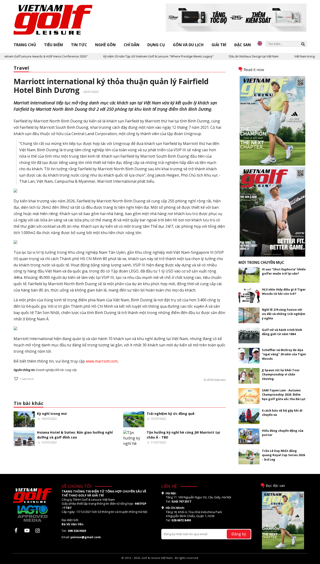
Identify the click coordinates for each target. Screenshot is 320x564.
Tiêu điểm (53, 44)
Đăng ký (238, 534)
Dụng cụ (156, 44)
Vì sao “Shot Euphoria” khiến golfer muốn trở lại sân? (284, 271)
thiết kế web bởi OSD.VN (160, 562)
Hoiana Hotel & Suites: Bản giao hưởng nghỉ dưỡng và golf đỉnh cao (75, 434)
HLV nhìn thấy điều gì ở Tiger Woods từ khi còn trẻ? (284, 291)
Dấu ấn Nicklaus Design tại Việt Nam (244, 56)
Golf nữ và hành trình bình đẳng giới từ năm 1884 (282, 332)
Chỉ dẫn (131, 44)
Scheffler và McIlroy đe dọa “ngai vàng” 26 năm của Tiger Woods (284, 354)
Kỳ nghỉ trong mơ (52, 413)
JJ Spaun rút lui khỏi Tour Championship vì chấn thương (281, 374)
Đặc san (242, 44)
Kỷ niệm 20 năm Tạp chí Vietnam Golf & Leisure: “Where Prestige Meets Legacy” (149, 56)
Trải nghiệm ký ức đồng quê (170, 413)
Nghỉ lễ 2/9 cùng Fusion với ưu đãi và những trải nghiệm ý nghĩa (283, 313)
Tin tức (79, 44)
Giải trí (219, 44)
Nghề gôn (105, 44)
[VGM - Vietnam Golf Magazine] (53, 20)
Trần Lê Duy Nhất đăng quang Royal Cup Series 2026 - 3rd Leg (283, 455)
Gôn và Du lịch (188, 44)
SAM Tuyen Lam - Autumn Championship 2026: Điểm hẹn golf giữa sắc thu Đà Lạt (283, 394)
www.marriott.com (102, 361)
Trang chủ (25, 44)
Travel (21, 68)
